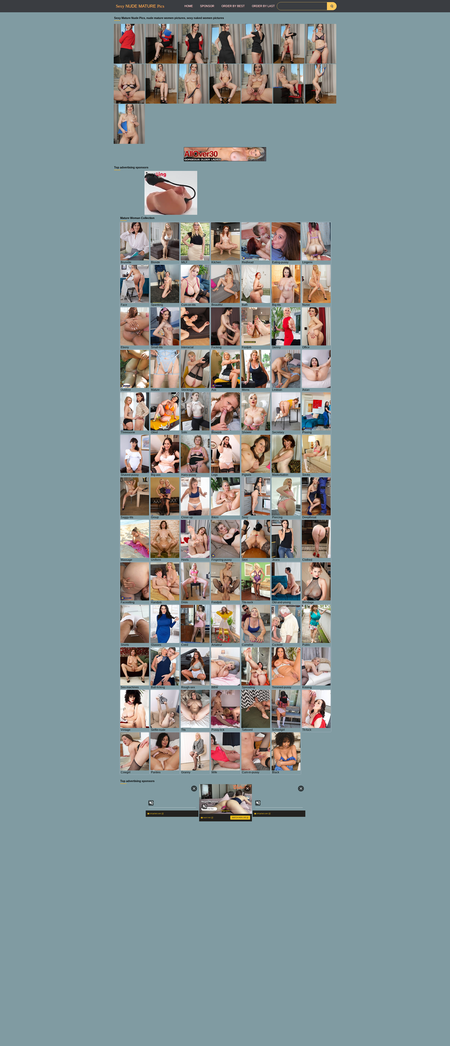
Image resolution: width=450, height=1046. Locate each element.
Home (188, 6)
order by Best (233, 6)
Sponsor (207, 6)
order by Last (263, 6)
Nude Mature (140, 6)
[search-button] (332, 6)
